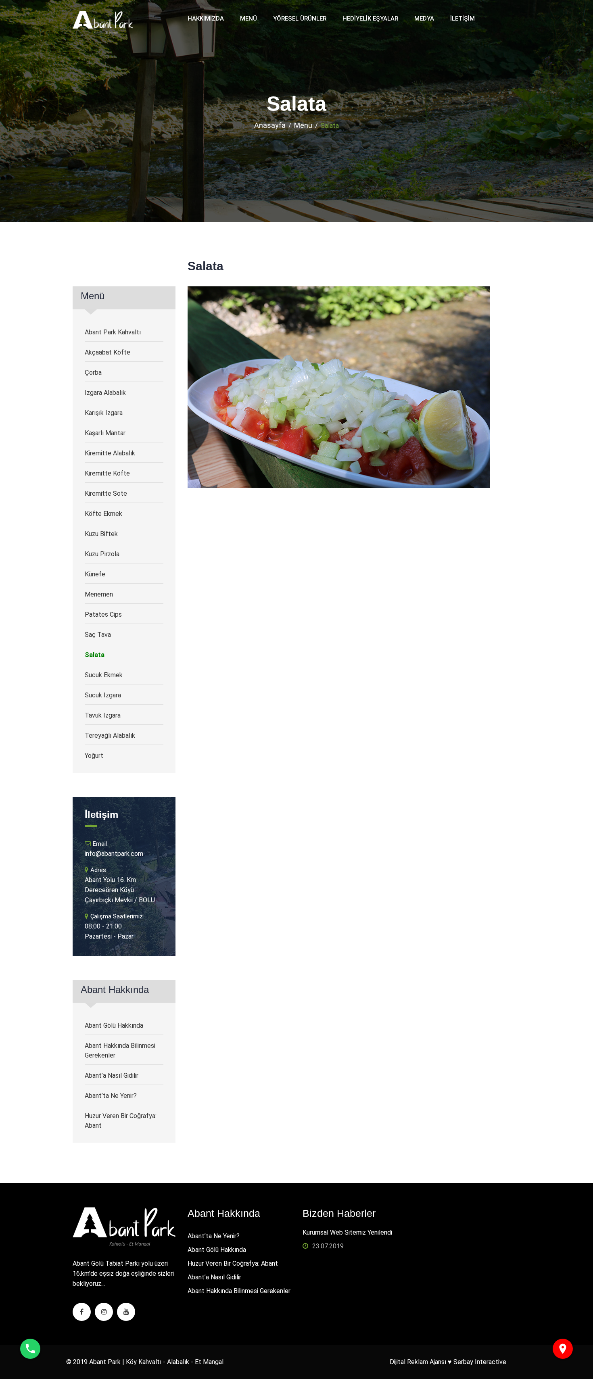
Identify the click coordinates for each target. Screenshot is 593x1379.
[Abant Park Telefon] (30, 1349)
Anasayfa (270, 125)
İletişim (462, 18)
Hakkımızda (206, 18)
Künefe (95, 574)
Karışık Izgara (104, 413)
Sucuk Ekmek (104, 675)
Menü (248, 18)
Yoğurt (94, 755)
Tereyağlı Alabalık (110, 735)
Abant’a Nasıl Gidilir (111, 1075)
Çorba (93, 372)
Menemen (99, 594)
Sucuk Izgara (103, 695)
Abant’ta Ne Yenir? (111, 1095)
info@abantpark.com (114, 853)
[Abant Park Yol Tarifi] (563, 1349)
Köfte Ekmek (103, 513)
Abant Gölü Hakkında (114, 1025)
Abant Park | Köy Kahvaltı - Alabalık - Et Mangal (156, 1362)
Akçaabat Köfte (107, 352)
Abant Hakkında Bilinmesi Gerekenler (120, 1050)
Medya (424, 18)
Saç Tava (98, 634)
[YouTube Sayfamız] (126, 1312)
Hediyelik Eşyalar (370, 18)
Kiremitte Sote (106, 493)
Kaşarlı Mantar (105, 433)
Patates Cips (103, 614)
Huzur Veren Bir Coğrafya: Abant (121, 1120)
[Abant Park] (103, 22)
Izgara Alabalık (105, 392)
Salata (94, 655)
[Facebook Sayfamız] (82, 1312)
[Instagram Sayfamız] (104, 1312)
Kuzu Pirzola (102, 554)
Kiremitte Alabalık (110, 453)
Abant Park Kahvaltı (113, 332)
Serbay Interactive (479, 1362)
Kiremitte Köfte (107, 473)
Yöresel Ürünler (299, 18)
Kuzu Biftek (101, 534)
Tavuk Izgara (103, 715)
